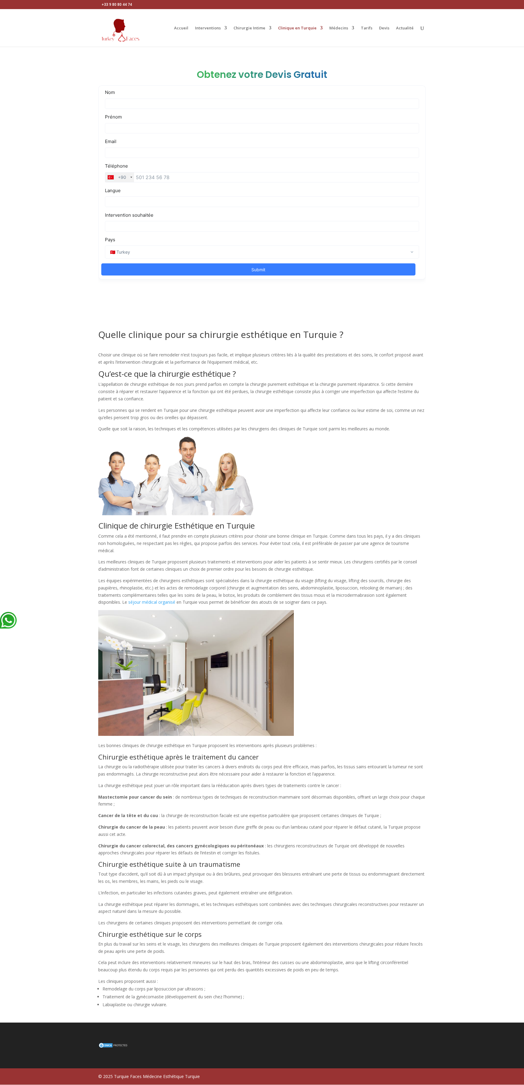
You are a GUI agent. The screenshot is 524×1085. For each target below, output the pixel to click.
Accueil (181, 28)
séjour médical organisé (151, 602)
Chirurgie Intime (249, 28)
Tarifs (366, 28)
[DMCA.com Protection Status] (113, 1047)
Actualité (405, 28)
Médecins (338, 28)
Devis (384, 28)
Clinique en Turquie (297, 28)
